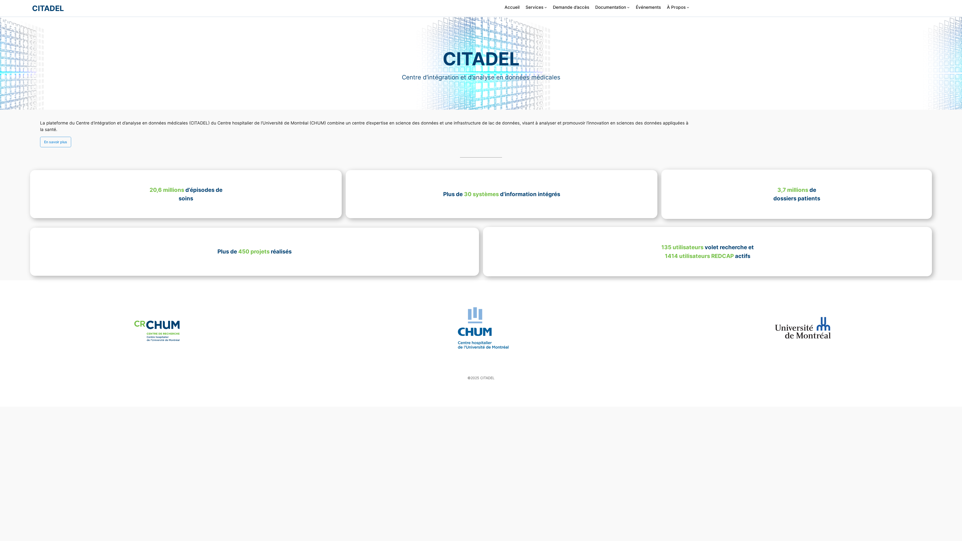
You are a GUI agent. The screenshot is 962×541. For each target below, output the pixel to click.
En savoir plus (55, 142)
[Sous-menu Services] (545, 7)
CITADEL (48, 8)
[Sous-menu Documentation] (628, 7)
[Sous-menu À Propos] (688, 7)
